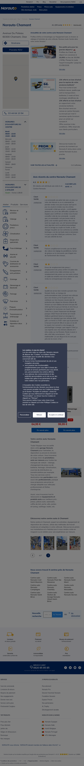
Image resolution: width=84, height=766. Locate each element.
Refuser (39, 415)
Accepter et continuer (56, 415)
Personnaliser (24, 415)
